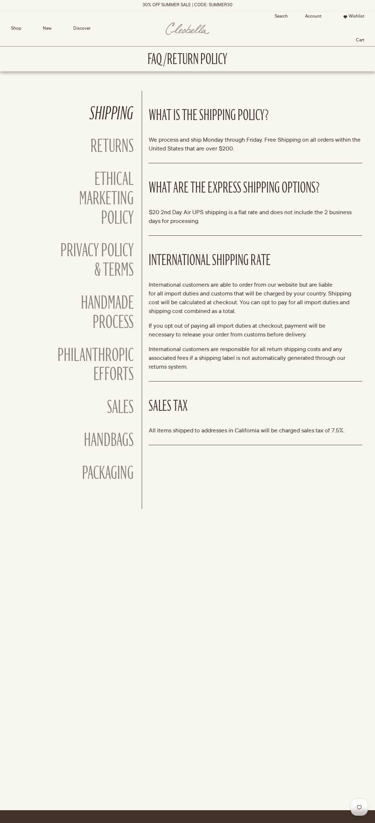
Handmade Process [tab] (107, 312)
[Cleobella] (187, 28)
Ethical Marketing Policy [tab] (106, 198)
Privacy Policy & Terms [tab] (97, 260)
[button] (281, 16)
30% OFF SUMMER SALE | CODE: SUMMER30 (187, 5)
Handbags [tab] (109, 440)
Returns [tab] (112, 146)
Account (311, 18)
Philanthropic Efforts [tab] (96, 365)
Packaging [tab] (108, 473)
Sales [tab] (120, 407)
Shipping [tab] (111, 114)
